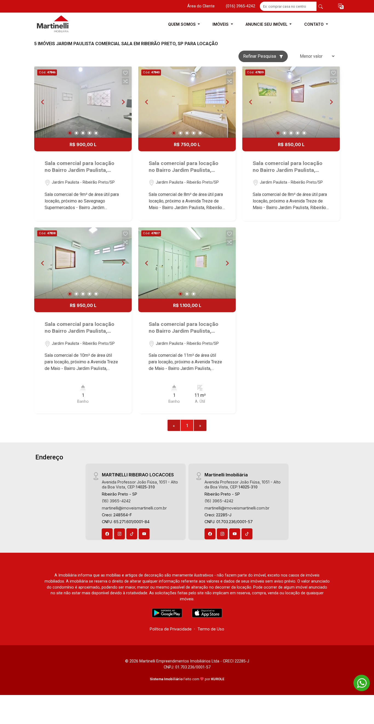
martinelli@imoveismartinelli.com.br (134, 508)
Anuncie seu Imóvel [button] (267, 24)
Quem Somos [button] (182, 24)
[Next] (123, 102)
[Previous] (43, 102)
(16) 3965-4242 (116, 501)
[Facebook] (107, 533)
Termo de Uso (210, 629)
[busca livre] (320, 6)
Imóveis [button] (221, 24)
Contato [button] (314, 24)
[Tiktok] (131, 533)
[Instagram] (119, 533)
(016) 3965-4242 (240, 6)
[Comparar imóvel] (125, 81)
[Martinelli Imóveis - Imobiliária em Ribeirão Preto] (61, 24)
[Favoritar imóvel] (125, 73)
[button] (340, 6)
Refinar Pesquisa (260, 56)
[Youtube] (144, 533)
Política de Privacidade (171, 629)
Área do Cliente (201, 6)
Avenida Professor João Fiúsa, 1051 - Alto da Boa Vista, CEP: (140, 484)
